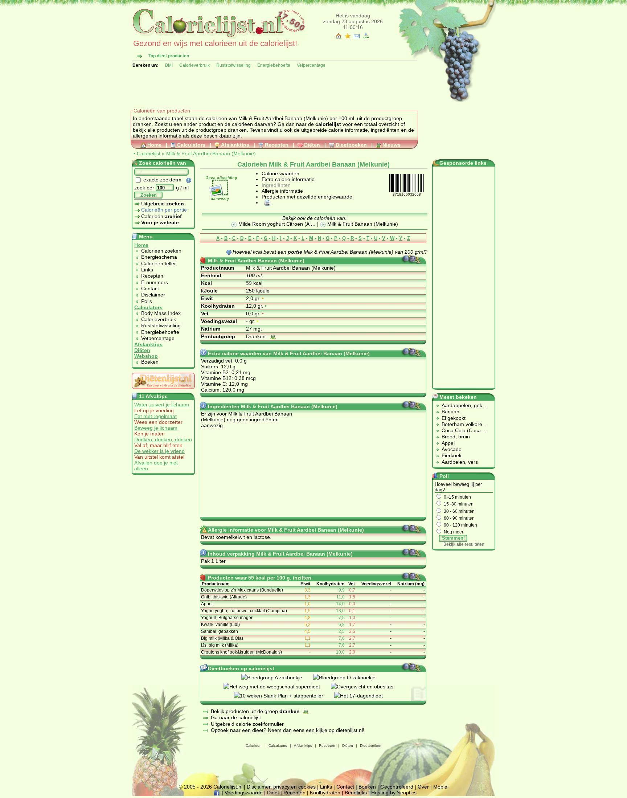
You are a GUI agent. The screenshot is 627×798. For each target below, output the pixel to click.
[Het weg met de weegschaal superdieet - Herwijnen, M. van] (277, 686)
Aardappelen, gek (462, 405)
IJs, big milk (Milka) (219, 645)
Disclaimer (153, 295)
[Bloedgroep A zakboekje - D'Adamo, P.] (277, 677)
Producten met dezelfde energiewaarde (307, 197)
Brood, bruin (456, 436)
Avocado (452, 449)
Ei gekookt (454, 418)
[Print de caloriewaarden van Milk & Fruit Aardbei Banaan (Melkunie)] (266, 202)
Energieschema (159, 257)
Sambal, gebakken (219, 631)
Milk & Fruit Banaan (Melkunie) (362, 224)
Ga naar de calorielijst (236, 717)
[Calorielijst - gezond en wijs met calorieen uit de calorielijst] (218, 37)
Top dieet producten (168, 55)
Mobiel (440, 787)
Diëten (312, 145)
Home (154, 145)
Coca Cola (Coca (462, 430)
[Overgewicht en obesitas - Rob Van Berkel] (367, 686)
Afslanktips (235, 145)
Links (147, 270)
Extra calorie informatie (288, 179)
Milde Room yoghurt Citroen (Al (274, 224)
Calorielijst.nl (227, 787)
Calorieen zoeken (161, 251)
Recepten (276, 145)
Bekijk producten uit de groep (255, 711)
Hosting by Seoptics (394, 792)
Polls (146, 301)
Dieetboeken (351, 145)
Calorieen (254, 746)
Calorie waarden (280, 173)
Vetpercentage (311, 65)
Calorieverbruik (194, 65)
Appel (207, 603)
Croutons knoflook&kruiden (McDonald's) (241, 652)
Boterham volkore (462, 424)
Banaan (450, 411)
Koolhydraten (325, 792)
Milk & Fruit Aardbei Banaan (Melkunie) (211, 153)
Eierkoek (452, 455)
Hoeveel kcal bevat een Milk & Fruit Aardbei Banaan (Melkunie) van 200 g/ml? (330, 252)
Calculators (191, 145)
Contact (150, 288)
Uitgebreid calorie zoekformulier (247, 724)
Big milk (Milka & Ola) (222, 638)
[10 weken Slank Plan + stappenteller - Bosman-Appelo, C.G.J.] (284, 696)
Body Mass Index (161, 313)
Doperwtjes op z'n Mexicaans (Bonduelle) (242, 590)
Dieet (273, 792)
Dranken (256, 336)
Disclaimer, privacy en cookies (281, 787)
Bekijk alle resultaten (463, 544)
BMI (169, 65)
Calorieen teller (158, 263)
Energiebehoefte (273, 65)
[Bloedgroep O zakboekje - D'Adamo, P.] (349, 677)
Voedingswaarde (244, 792)
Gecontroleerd (396, 787)
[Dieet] (163, 391)
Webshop (146, 356)
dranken (237, 130)
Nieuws (391, 145)
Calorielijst (148, 153)
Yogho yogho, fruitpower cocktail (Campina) (244, 610)
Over (423, 787)
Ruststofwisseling (233, 65)
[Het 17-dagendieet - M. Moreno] (364, 696)
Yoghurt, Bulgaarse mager (227, 617)
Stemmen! (453, 538)
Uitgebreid (162, 203)
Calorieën (161, 216)
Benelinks (356, 792)
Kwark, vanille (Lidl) (220, 624)
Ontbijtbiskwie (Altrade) (224, 596)
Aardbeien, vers (460, 462)
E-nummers (154, 282)
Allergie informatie (282, 191)
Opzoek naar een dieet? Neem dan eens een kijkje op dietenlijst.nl (287, 730)
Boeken (150, 362)
